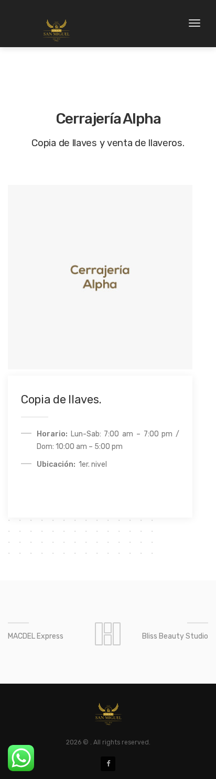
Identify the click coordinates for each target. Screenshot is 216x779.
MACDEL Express (35, 636)
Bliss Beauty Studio (175, 636)
